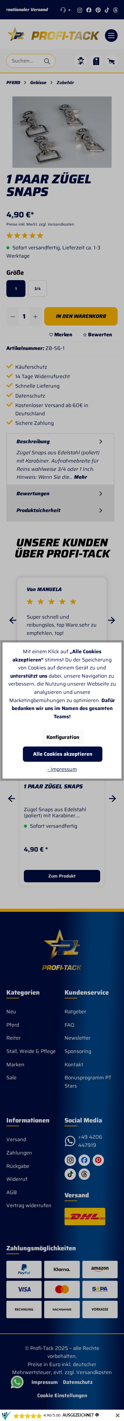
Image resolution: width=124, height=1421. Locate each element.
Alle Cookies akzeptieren (62, 754)
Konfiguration (62, 737)
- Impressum (62, 769)
